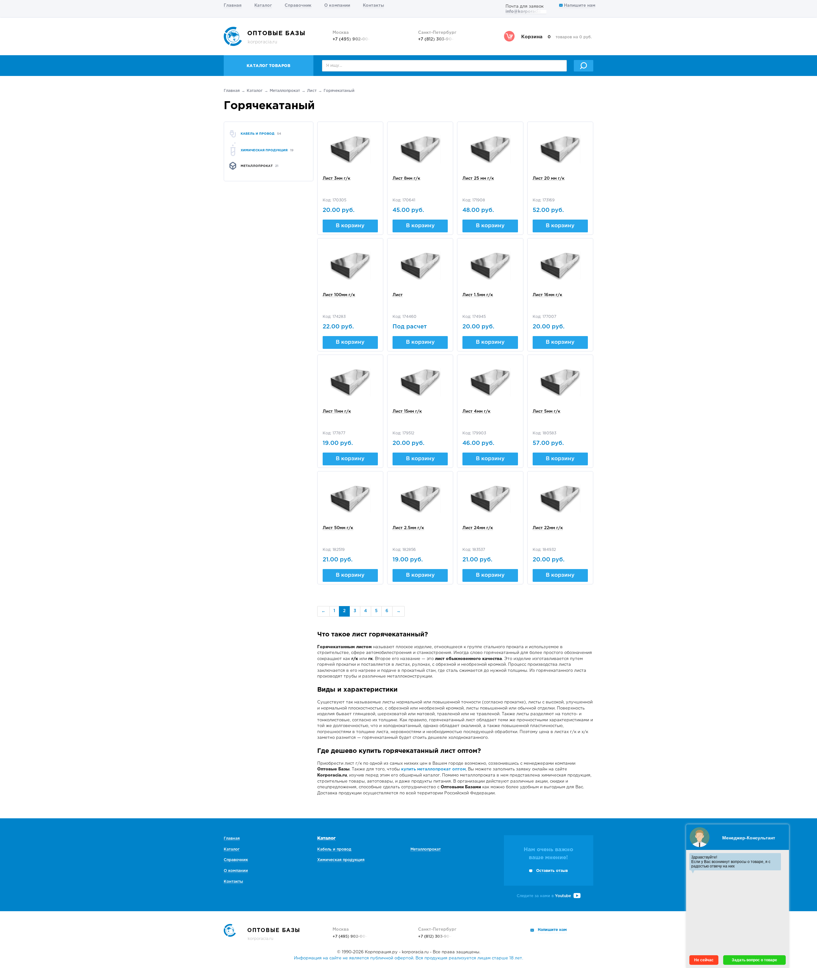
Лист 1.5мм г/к (477, 295)
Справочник (298, 5)
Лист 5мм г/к (546, 411)
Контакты (373, 5)
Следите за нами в (544, 896)
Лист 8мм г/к (406, 178)
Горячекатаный (339, 91)
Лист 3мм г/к (336, 178)
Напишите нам (579, 5)
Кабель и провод (334, 849)
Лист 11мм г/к (337, 411)
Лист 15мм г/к (407, 411)
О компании (337, 5)
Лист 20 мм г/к (549, 178)
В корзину (350, 225)
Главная (233, 5)
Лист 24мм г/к (477, 528)
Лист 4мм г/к (476, 411)
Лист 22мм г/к (548, 528)
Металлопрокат (285, 91)
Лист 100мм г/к (339, 295)
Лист (312, 91)
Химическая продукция (340, 860)
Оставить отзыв (552, 871)
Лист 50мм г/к (338, 528)
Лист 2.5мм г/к (408, 528)
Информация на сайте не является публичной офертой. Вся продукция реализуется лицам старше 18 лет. (408, 958)
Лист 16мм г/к (547, 295)
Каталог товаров (269, 66)
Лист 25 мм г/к (478, 178)
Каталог (263, 5)
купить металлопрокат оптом (433, 769)
